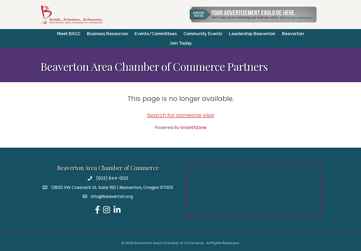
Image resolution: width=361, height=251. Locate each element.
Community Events (202, 33)
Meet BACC (68, 33)
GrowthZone (193, 127)
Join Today (180, 43)
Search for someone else (180, 115)
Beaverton (293, 33)
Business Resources (107, 33)
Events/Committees (156, 33)
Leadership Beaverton (252, 33)
